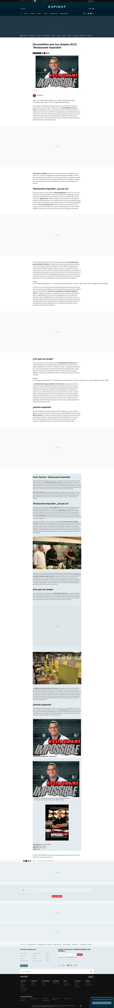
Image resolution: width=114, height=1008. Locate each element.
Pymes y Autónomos (89, 984)
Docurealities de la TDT (46, 857)
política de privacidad (73, 957)
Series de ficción (23, 953)
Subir (90, 976)
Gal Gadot (69, 35)
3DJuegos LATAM (34, 998)
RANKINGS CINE (53, 13)
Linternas (47, 960)
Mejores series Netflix (67, 944)
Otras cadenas (40, 860)
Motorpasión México (67, 998)
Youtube (91, 13)
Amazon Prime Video (37, 953)
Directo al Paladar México (56, 999)
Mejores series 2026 (31, 944)
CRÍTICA (26, 13)
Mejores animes (75, 944)
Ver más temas (24, 965)
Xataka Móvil (22, 984)
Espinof (57, 6)
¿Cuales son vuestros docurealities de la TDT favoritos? (63, 855)
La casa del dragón (24, 960)
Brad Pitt (64, 35)
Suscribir (80, 954)
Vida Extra (33, 984)
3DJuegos (33, 983)
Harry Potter (75, 35)
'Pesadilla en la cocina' (66, 411)
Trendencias (77, 983)
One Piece (59, 35)
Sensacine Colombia (45, 1000)
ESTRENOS (32, 13)
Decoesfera (76, 984)
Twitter (93, 13)
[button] (40, 95)
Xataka (21, 983)
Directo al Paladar (56, 983)
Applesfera (22, 986)
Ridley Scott (53, 35)
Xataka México (23, 998)
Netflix (34, 955)
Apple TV (22, 958)
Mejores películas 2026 (41, 944)
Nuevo (90, 8)
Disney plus (48, 953)
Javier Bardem (32, 35)
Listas (47, 955)
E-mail (49, 53)
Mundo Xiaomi (23, 990)
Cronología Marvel (83, 944)
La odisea (35, 958)
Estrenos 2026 (49, 944)
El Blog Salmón (88, 983)
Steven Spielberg (46, 35)
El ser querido (39, 35)
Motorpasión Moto (67, 984)
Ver (57, 896)
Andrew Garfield (82, 35)
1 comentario (37, 53)
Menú (23, 8)
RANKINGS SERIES (64, 13)
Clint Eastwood (89, 35)
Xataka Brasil (22, 1000)
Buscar (91, 971)
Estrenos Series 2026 (57, 944)
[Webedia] (24, 976)
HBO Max (47, 958)
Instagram (84, 13)
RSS (74, 965)
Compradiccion (77, 986)
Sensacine (44, 983)
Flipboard (88, 13)
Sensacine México (45, 998)
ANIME (45, 13)
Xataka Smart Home (24, 988)
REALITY (40, 13)
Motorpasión (66, 983)
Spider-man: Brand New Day (37, 961)
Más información (57, 1006)
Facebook (86, 13)
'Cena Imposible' (67, 515)
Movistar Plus (23, 955)
